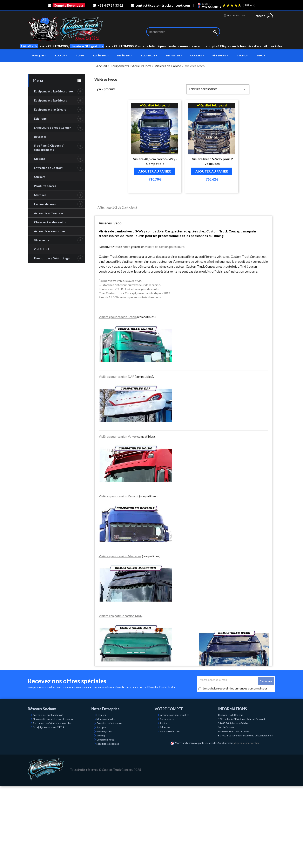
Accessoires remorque (49, 231)
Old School (41, 249)
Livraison (101, 714)
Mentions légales (105, 719)
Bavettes (40, 136)
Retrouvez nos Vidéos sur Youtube (52, 723)
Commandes (167, 719)
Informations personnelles (174, 714)
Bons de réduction (170, 731)
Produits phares (45, 186)
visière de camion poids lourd (164, 246)
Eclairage (40, 118)
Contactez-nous (105, 739)
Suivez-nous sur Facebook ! (48, 714)
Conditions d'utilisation (109, 723)
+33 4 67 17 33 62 (110, 5)
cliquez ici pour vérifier (246, 743)
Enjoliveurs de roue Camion (52, 127)
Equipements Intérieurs (50, 109)
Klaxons (39, 158)
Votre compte (169, 709)
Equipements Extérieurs (50, 100)
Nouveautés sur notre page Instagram (53, 719)
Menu (38, 80)
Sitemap (100, 735)
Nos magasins (104, 731)
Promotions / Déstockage (51, 258)
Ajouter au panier (154, 171)
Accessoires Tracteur (48, 213)
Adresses (165, 727)
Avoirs (163, 723)
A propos (101, 727)
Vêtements (41, 240)
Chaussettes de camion (50, 222)
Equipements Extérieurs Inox (54, 91)
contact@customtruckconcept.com (162, 5)
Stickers (39, 176)
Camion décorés (45, 204)
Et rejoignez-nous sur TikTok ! (49, 727)
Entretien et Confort (48, 167)
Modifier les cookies (107, 743)
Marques (40, 195)
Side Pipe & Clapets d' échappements (49, 147)
